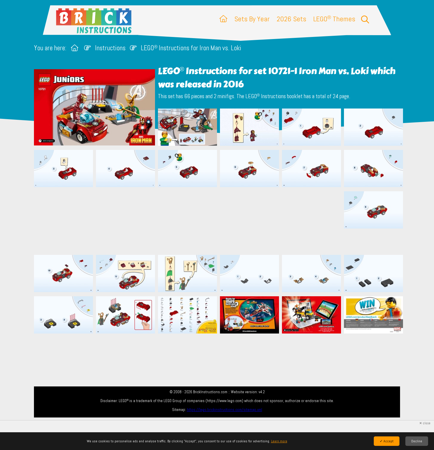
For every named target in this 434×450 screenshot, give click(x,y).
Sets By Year (252, 18)
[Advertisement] (219, 220)
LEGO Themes (334, 18)
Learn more (279, 441)
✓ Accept (387, 441)
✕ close (424, 423)
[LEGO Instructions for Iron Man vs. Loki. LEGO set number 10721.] (187, 128)
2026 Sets (291, 18)
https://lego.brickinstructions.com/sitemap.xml (224, 409)
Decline (416, 441)
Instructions (110, 48)
